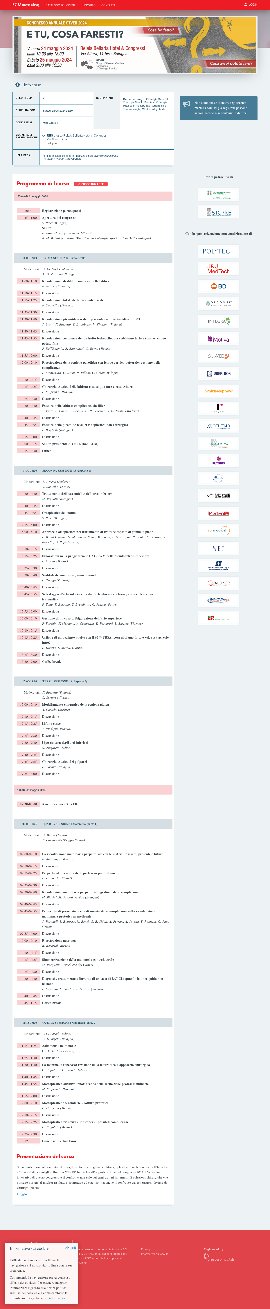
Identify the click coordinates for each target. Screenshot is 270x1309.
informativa (57, 1298)
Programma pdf (92, 184)
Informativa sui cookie (154, 1254)
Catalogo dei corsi (60, 5)
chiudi (70, 1248)
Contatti (108, 5)
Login (253, 4)
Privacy (145, 1249)
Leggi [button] (21, 1194)
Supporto (88, 5)
